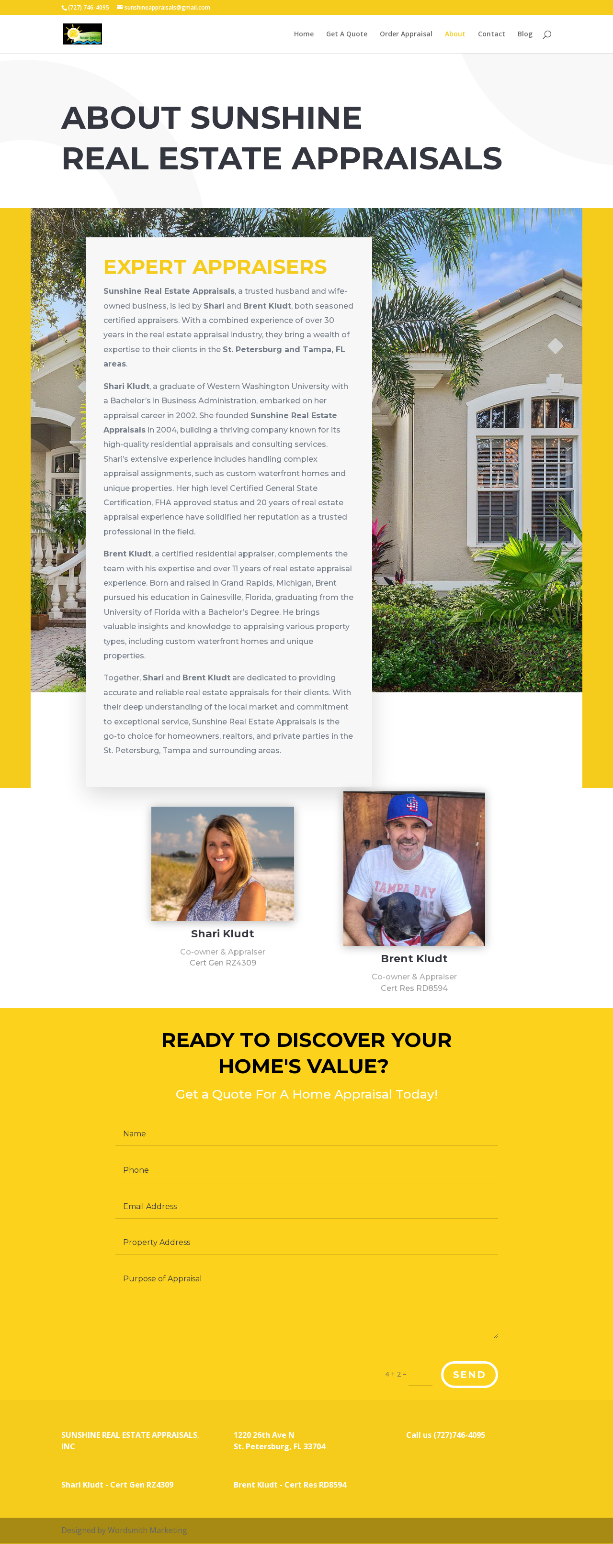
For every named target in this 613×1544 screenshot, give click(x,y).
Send (469, 1374)
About (455, 34)
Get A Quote (346, 34)
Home (304, 34)
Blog (525, 34)
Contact (491, 34)
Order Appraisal (406, 34)
